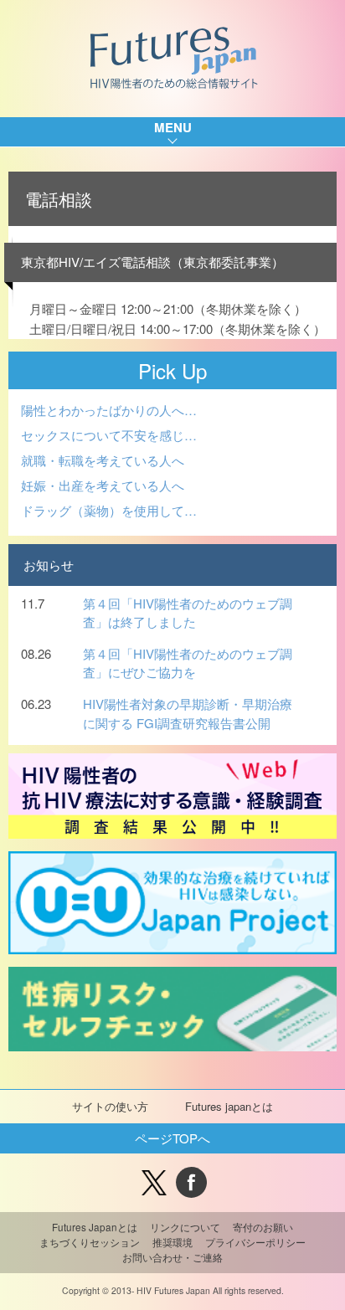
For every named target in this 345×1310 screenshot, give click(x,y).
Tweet (153, 1182)
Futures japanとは (229, 1106)
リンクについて (185, 1227)
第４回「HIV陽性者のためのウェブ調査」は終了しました (187, 612)
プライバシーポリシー (255, 1242)
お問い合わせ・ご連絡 (172, 1257)
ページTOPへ (172, 1138)
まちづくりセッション (89, 1242)
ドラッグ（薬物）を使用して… (109, 510)
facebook (191, 1182)
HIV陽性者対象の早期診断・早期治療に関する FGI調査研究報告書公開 (187, 713)
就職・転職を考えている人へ (102, 460)
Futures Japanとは (94, 1227)
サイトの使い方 (110, 1106)
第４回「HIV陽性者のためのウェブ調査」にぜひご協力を (187, 663)
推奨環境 (172, 1242)
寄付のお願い (263, 1227)
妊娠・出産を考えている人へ (102, 485)
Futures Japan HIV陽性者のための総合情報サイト (173, 58)
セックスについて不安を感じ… (109, 435)
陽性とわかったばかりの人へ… (109, 410)
